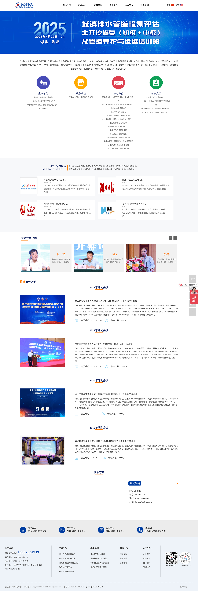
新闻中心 (146, 567)
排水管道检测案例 (97, 554)
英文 (177, 5)
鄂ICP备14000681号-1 (94, 587)
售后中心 (113, 5)
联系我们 (144, 5)
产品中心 (82, 5)
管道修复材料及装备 (67, 558)
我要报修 (123, 558)
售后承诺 (123, 563)
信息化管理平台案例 (98, 567)
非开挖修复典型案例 (98, 558)
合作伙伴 (146, 563)
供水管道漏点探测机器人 (69, 563)
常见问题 (123, 554)
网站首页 (67, 5)
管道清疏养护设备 (66, 572)
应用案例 (98, 5)
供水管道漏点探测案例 (99, 563)
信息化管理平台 (65, 567)
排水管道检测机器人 (67, 554)
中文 (169, 5)
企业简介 (129, 5)
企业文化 (146, 558)
